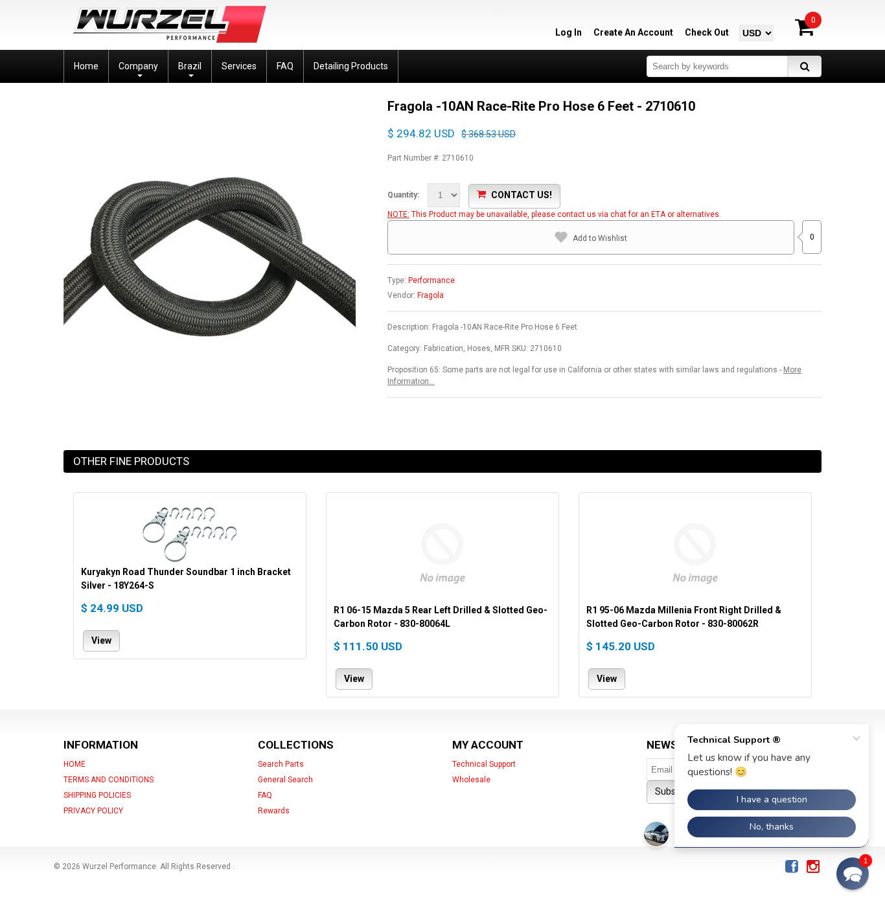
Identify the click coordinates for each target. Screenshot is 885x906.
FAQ (265, 795)
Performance (431, 280)
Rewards (274, 810)
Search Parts (281, 764)
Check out (707, 32)
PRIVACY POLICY (93, 810)
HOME (74, 764)
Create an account (633, 32)
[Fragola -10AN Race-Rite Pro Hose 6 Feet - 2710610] (209, 103)
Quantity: (403, 194)
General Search (285, 779)
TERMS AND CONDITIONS (108, 779)
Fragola (430, 295)
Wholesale (471, 779)
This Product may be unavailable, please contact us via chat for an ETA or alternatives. (566, 214)
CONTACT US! (521, 195)
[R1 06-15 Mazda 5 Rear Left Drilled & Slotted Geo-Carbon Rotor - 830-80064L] (442, 552)
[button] (852, 873)
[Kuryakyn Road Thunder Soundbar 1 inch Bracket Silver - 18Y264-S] (190, 532)
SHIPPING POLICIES (97, 795)
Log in (568, 32)
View (101, 640)
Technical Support (484, 764)
